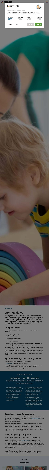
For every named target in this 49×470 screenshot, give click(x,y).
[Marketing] (39, 19)
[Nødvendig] (10, 19)
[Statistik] (29, 19)
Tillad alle (38, 24)
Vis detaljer (11, 24)
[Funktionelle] (20, 19)
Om (17, 24)
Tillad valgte (30, 24)
